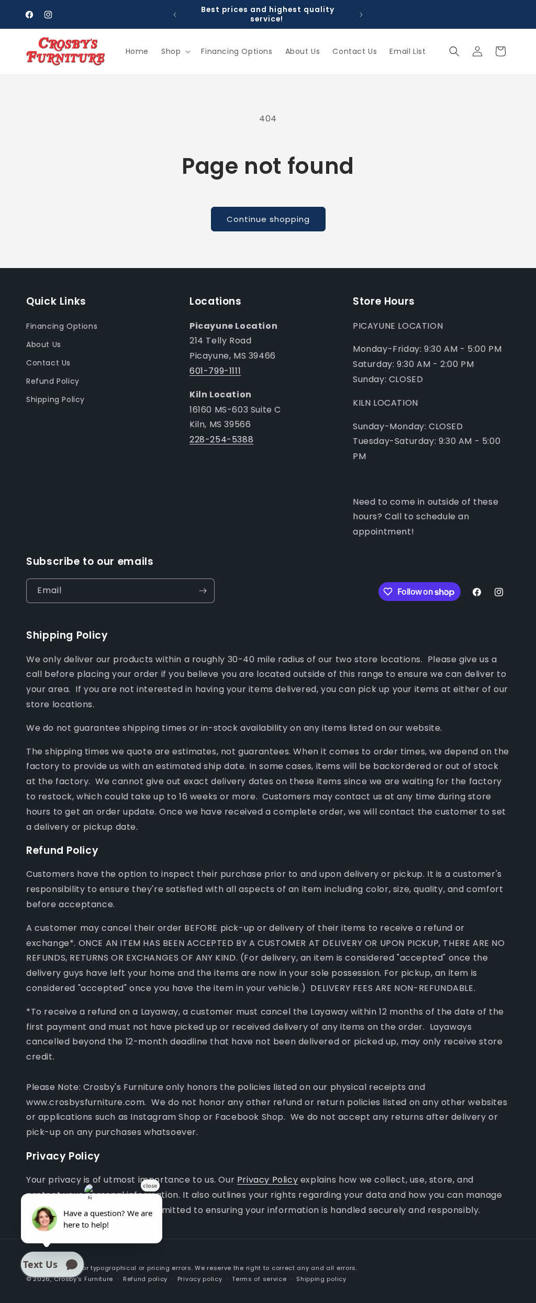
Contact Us (48, 363)
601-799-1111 (215, 371)
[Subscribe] (202, 590)
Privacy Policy (267, 1180)
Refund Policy (53, 381)
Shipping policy (321, 1279)
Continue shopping (268, 219)
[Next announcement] (361, 15)
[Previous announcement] (174, 15)
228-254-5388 (221, 439)
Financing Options (61, 326)
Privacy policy (199, 1279)
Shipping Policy (55, 399)
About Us (43, 344)
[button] (175, 51)
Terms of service (259, 1279)
